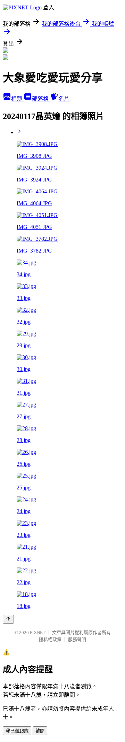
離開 (39, 731)
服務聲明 (77, 639)
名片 (63, 99)
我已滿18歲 (17, 731)
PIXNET (37, 632)
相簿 (17, 99)
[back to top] (8, 619)
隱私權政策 (50, 639)
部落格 (41, 99)
